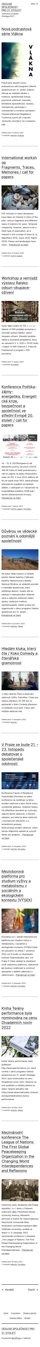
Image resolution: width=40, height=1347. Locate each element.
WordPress (16, 1338)
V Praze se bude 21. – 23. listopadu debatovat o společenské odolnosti (20, 754)
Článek (20, 626)
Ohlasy (20, 1110)
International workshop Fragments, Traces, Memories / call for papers (19, 167)
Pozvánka (15, 365)
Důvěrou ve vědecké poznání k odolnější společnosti (19, 536)
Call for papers (17, 256)
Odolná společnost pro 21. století (11, 7)
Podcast (21, 135)
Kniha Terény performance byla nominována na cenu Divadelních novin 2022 (19, 1018)
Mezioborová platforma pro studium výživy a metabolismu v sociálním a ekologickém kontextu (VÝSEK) (17, 885)
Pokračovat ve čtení (18, 245)
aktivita (14, 135)
